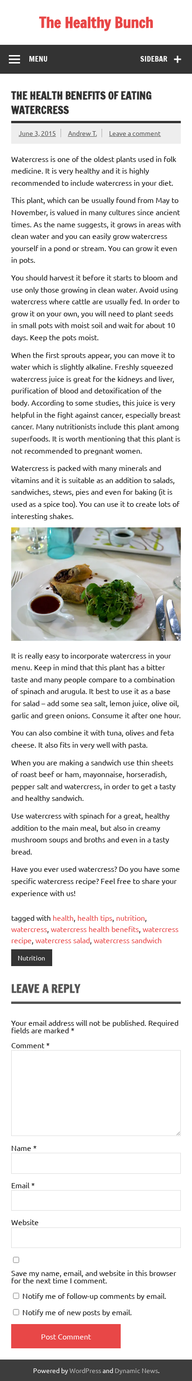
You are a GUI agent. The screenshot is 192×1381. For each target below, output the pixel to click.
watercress (29, 928)
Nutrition (31, 957)
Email (23, 1185)
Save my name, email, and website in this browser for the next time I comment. (93, 1276)
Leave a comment (135, 133)
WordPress (85, 1370)
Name (24, 1147)
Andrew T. (82, 133)
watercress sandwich (128, 940)
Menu (38, 59)
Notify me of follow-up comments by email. (94, 1295)
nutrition (130, 917)
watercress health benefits (95, 928)
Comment (30, 1045)
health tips (94, 917)
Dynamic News (136, 1370)
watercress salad (62, 940)
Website (25, 1222)
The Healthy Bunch (96, 22)
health (63, 917)
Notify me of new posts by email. (77, 1312)
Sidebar (153, 59)
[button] (96, 584)
